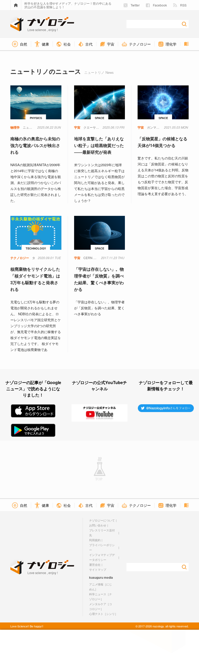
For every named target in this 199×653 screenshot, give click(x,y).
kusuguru (96, 577)
